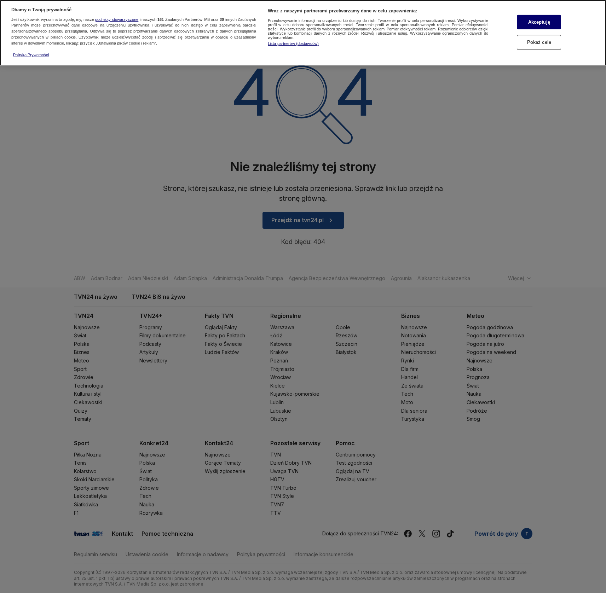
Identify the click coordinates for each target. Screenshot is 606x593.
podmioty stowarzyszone (116, 19)
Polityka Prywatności (31, 55)
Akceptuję (539, 22)
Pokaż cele (539, 42)
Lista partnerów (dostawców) (293, 43)
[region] (303, 32)
